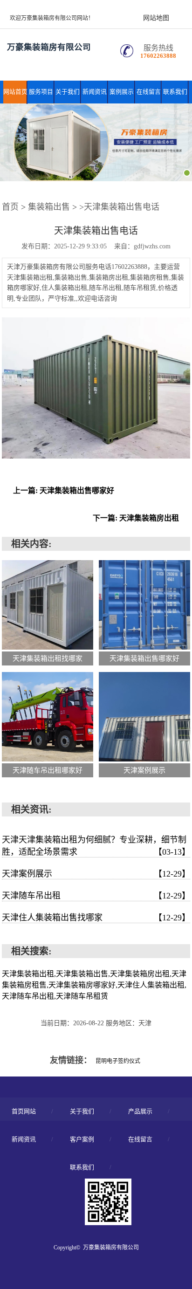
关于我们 (67, 92)
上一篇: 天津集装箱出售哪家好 (63, 490)
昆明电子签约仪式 (118, 1061)
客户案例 (82, 1139)
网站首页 (15, 92)
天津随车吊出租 (96, 895)
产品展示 (140, 1111)
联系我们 (175, 92)
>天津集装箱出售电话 (119, 207)
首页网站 (24, 1111)
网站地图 (156, 17)
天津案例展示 (96, 873)
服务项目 (41, 92)
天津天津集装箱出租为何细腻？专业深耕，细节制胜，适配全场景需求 (96, 846)
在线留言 (149, 92)
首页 (10, 207)
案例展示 (122, 92)
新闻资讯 (94, 92)
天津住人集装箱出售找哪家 (96, 917)
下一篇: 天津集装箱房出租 (136, 518)
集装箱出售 (49, 207)
